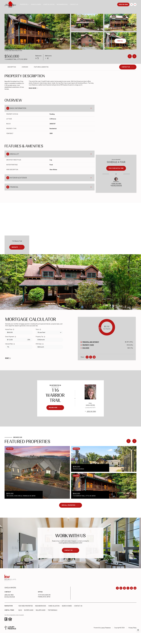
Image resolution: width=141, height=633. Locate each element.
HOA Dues (39, 344)
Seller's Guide (40, 610)
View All (120, 41)
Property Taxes (88, 345)
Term (37, 329)
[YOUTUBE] (124, 588)
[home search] (131, 4)
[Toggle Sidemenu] (135, 4)
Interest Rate (9, 344)
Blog (20, 610)
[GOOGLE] (131, 588)
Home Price (8, 329)
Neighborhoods (62, 4)
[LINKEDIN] (120, 588)
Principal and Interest (90, 342)
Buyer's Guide (28, 610)
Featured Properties (26, 606)
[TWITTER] (127, 588)
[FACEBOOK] (117, 588)
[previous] (128, 441)
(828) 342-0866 (116, 183)
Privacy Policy (132, 627)
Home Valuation (48, 4)
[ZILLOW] (135, 588)
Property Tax (39, 336)
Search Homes (36, 4)
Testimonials (52, 610)
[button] (127, 67)
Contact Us (74, 4)
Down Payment (9, 336)
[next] (134, 441)
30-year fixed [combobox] (41, 332)
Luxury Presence (106, 627)
